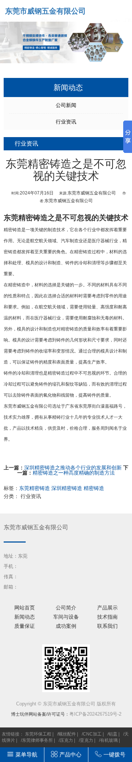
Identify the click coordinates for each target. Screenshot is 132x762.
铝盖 (113, 734)
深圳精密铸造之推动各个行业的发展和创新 (73, 468)
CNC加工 (92, 734)
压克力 (66, 740)
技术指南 (107, 617)
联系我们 (107, 626)
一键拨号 (114, 754)
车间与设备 (66, 617)
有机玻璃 (109, 740)
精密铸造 (12, 229)
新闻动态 (24, 617)
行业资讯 (66, 121)
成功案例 (66, 626)
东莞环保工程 (38, 734)
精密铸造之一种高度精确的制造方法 (74, 473)
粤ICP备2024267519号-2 (95, 714)
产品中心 (70, 754)
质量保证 (24, 626)
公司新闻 (66, 105)
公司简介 (66, 608)
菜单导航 (26, 754)
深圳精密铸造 (66, 488)
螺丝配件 (67, 734)
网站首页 (24, 608)
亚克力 (86, 740)
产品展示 (107, 608)
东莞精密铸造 (26, 218)
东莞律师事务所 (37, 740)
